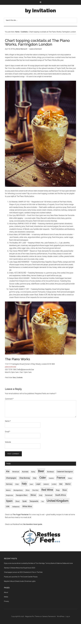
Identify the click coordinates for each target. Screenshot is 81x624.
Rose (65, 490)
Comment (9, 399)
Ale (7, 471)
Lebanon (46, 484)
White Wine (27, 506)
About (6, 592)
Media (6, 597)
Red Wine (47, 489)
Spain (9, 500)
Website (8, 442)
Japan (31, 484)
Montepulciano (18, 490)
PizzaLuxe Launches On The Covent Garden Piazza (20, 577)
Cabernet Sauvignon (65, 472)
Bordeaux (50, 472)
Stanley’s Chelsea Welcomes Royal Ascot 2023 (19, 568)
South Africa (60, 495)
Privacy (6, 601)
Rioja (57, 490)
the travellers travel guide (32, 524)
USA (7, 506)
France (61, 477)
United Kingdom (57, 501)
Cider (42, 477)
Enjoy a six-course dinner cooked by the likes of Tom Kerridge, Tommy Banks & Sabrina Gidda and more (38, 563)
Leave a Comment (35, 49)
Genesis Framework (49, 616)
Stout (17, 501)
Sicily (40, 495)
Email (7, 432)
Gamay (70, 478)
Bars (14, 377)
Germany (9, 484)
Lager (38, 484)
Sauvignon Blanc (21, 495)
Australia (25, 472)
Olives (27, 490)
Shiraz (33, 495)
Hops (17, 484)
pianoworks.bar (10, 367)
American (15, 472)
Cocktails (20, 377)
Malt (60, 484)
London (54, 484)
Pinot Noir (35, 490)
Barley (33, 472)
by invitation (40, 10)
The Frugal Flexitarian (21, 515)
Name (8, 421)
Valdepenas (15, 506)
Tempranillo (34, 501)
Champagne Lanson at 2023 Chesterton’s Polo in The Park (23, 572)
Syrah (24, 501)
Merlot (68, 484)
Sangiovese (9, 495)
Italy (24, 483)
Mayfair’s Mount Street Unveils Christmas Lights (20, 581)
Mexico (8, 490)
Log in (68, 616)
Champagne (11, 478)
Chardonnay (24, 478)
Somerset (48, 495)
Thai (42, 501)
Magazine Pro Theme (32, 616)
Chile (34, 478)
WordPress (60, 616)
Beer (41, 471)
